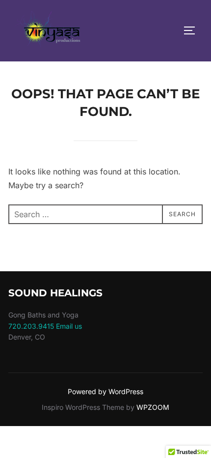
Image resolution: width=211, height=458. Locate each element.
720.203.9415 (31, 326)
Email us (69, 326)
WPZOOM (152, 407)
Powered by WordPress (105, 391)
